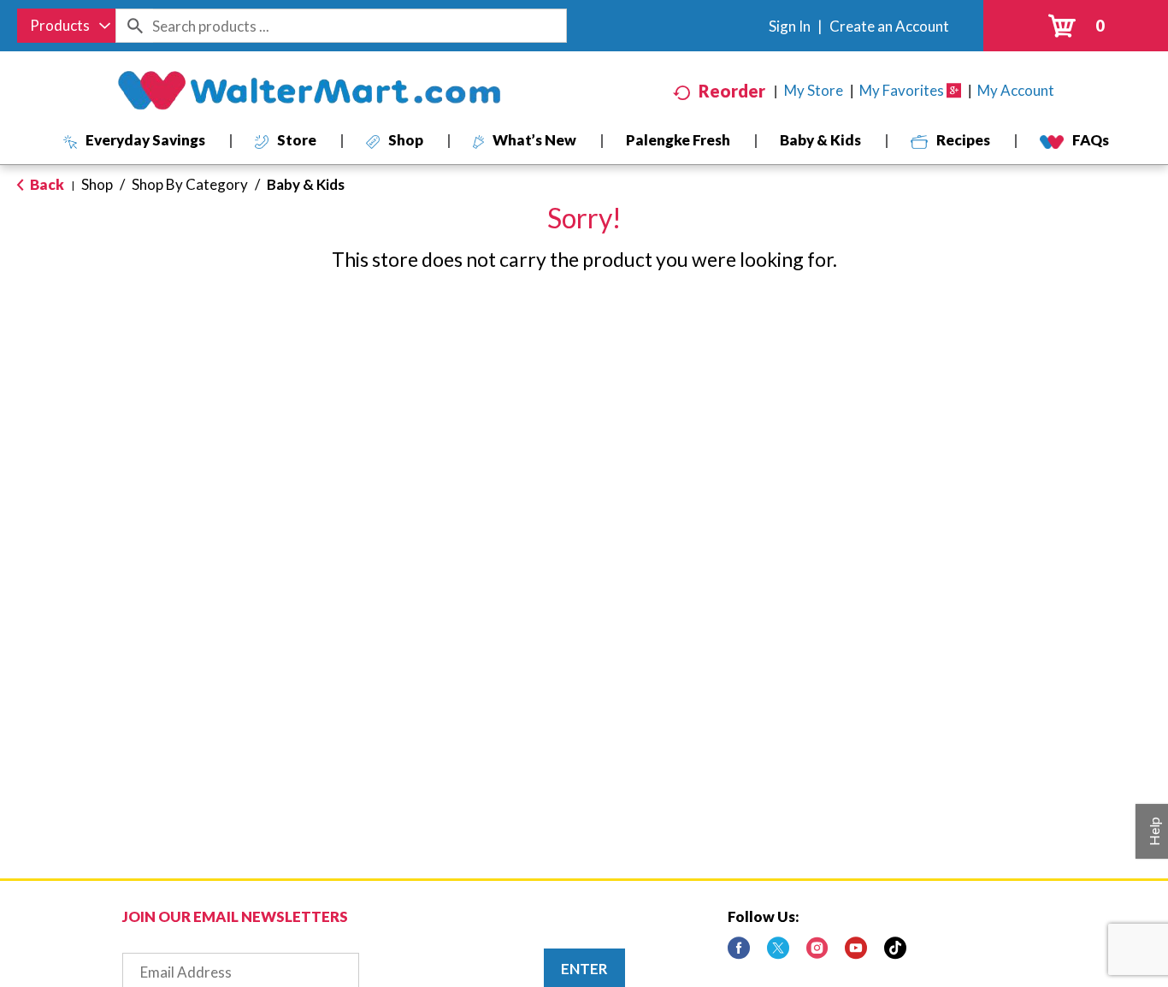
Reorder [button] (732, 90)
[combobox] (66, 26)
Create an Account (889, 26)
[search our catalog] (134, 26)
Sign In (790, 26)
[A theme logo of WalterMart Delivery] (309, 90)
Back (45, 184)
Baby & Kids (306, 184)
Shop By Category (190, 184)
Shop (97, 184)
